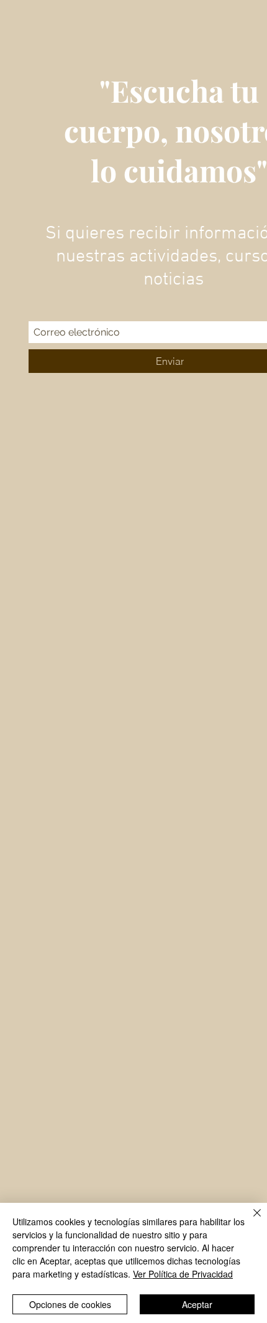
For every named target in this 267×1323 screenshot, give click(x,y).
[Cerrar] (250, 1220)
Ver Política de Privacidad (183, 1274)
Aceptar (197, 1304)
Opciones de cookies (70, 1304)
